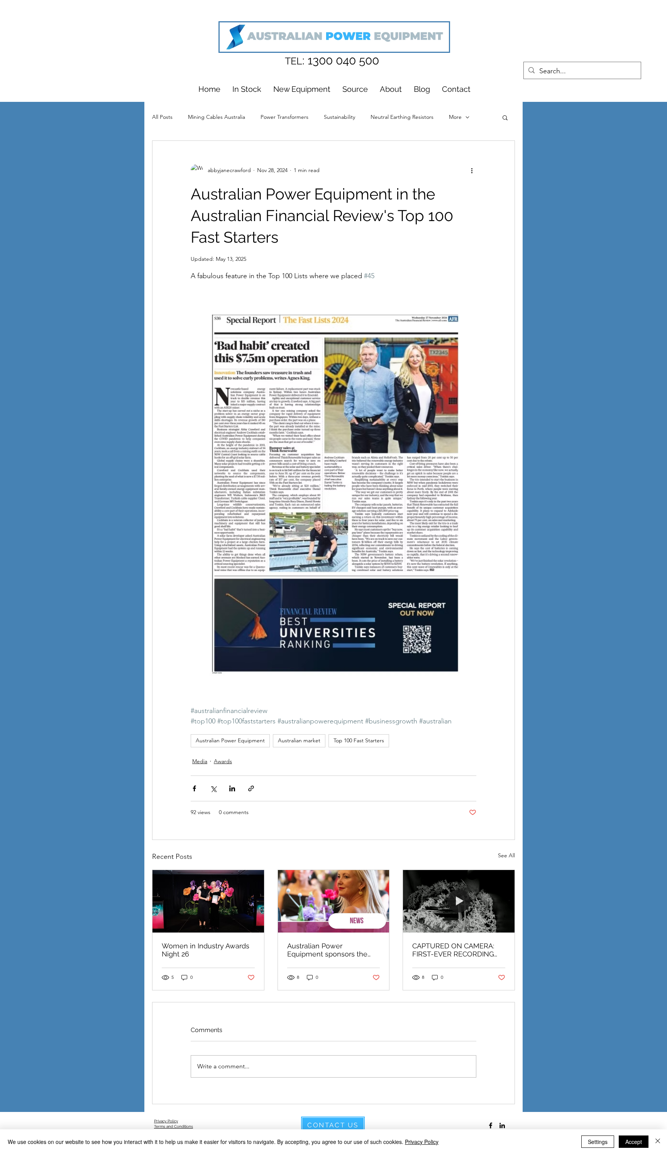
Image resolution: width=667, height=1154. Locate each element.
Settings (598, 1142)
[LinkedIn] (502, 1125)
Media (199, 761)
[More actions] (471, 170)
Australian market (299, 740)
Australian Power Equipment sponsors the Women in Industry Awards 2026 (331, 950)
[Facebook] (490, 1125)
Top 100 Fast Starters (359, 740)
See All (506, 855)
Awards (223, 761)
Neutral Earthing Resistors (402, 116)
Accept (633, 1142)
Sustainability (339, 116)
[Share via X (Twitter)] (213, 788)
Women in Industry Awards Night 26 (205, 950)
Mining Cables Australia (216, 116)
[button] (505, 117)
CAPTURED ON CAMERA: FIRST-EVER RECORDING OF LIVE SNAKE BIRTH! (453, 950)
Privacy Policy (421, 1142)
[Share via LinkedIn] (232, 788)
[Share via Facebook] (194, 788)
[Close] (657, 1141)
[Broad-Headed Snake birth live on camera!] (459, 901)
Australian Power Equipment (230, 740)
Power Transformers (284, 116)
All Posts (162, 116)
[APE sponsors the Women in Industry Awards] (208, 901)
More (455, 116)
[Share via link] (251, 788)
